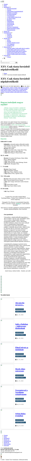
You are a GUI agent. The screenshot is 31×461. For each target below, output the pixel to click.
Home (5, 73)
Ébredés (9, 41)
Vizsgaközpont (10, 15)
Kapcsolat (6, 55)
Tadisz (8, 40)
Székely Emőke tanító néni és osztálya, (19, 87)
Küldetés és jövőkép (12, 13)
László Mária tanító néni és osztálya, (10, 89)
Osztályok (9, 37)
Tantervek (9, 35)
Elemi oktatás (7, 47)
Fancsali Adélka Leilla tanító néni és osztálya (18, 48)
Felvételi (9, 34)
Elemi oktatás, (6, 87)
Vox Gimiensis (10, 44)
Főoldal (6, 4)
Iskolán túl (6, 38)
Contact (9, 57)
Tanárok (9, 10)
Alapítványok (10, 22)
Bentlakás (9, 20)
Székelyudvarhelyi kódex (13, 28)
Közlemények (7, 32)
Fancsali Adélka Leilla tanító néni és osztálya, (16, 92)
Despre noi (6, 31)
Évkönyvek (10, 25)
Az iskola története (11, 14)
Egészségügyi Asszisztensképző (15, 11)
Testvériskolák (10, 24)
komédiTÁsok (10, 45)
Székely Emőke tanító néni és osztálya (16, 54)
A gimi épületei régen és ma (14, 17)
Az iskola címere (11, 18)
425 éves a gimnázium (12, 27)
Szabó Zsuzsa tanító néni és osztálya (16, 52)
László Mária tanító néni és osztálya (16, 49)
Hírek (5, 5)
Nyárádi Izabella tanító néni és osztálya (17, 51)
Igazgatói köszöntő (11, 8)
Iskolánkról (7, 7)
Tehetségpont (10, 21)
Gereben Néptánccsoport (13, 42)
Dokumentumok (11, 30)
